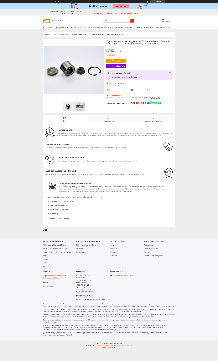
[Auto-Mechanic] (47, 20)
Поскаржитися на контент (105, 345)
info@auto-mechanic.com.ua (123, 275)
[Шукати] (132, 21)
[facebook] (44, 230)
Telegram (113, 248)
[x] (46, 230)
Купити (117, 61)
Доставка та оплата (115, 34)
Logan (45, 263)
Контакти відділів (96, 34)
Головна (47, 34)
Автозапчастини (60, 34)
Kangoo (45, 259)
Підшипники (58, 27)
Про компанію (149, 245)
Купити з (113, 66)
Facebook (113, 252)
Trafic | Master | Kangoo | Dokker (54, 245)
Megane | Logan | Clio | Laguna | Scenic (57, 252)
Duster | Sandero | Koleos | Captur (55, 248)
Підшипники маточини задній (75, 27)
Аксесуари (80, 248)
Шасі (50, 27)
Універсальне (81, 252)
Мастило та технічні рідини (86, 245)
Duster (45, 266)
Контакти (83, 34)
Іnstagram (113, 256)
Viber (112, 245)
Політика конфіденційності (154, 256)
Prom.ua (120, 343)
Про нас (73, 34)
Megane (45, 256)
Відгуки (146, 252)
